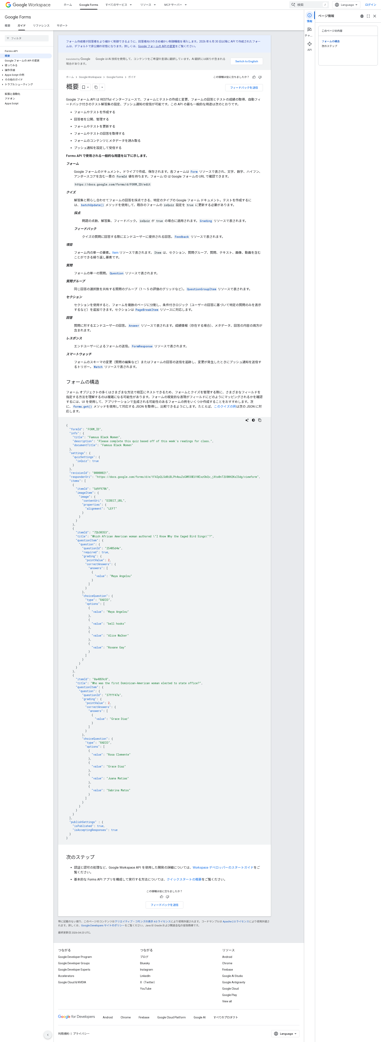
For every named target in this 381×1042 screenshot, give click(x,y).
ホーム (68, 5)
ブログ (144, 956)
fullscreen (368, 16)
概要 (7, 25)
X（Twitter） (148, 982)
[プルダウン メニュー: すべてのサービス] (132, 5)
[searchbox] (27, 38)
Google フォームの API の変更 (156, 46)
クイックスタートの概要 (184, 879)
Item (115, 252)
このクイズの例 (225, 406)
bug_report (362, 16)
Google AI (200, 1017)
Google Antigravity (233, 982)
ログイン (370, 4)
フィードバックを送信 (244, 87)
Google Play (229, 995)
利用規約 (63, 1033)
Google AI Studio (232, 976)
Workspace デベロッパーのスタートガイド (223, 867)
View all (227, 1001)
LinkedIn (145, 976)
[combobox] (309, 4)
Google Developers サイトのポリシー (103, 925)
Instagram (146, 969)
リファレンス (41, 25)
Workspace (39, 5)
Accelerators (66, 976)
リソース (145, 5)
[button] (26, 65)
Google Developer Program (75, 956)
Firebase (227, 969)
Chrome (227, 963)
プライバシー (81, 1033)
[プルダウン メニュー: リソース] (156, 5)
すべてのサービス (116, 5)
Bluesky (145, 963)
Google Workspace (90, 77)
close (374, 16)
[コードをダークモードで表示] (253, 420)
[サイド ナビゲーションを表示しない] (48, 1035)
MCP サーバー (173, 5)
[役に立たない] (260, 77)
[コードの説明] (247, 420)
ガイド (21, 25)
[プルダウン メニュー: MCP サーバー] (187, 5)
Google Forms (88, 5)
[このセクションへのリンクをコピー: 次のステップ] (99, 857)
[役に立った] (254, 77)
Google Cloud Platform (171, 1017)
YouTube (145, 988)
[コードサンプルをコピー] (260, 420)
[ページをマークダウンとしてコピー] (96, 87)
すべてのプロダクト (226, 1017)
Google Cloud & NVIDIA (72, 982)
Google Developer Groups (74, 963)
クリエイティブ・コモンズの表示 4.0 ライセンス (143, 921)
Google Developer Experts (74, 969)
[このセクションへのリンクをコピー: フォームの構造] (103, 382)
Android (227, 956)
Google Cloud (230, 988)
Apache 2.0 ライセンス (236, 921)
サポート (62, 25)
